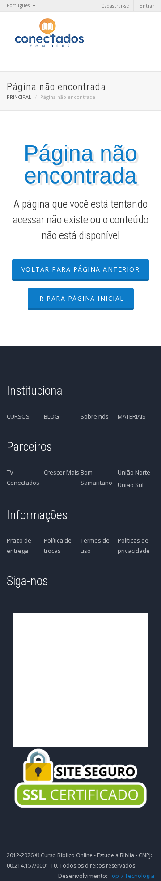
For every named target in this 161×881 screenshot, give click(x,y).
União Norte (134, 472)
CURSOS (18, 416)
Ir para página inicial (80, 298)
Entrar (147, 6)
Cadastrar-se (115, 6)
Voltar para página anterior (80, 269)
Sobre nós (94, 416)
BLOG (51, 416)
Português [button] (19, 5)
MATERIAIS (132, 416)
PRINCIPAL (19, 97)
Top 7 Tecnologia (131, 876)
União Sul (131, 485)
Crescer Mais (61, 472)
